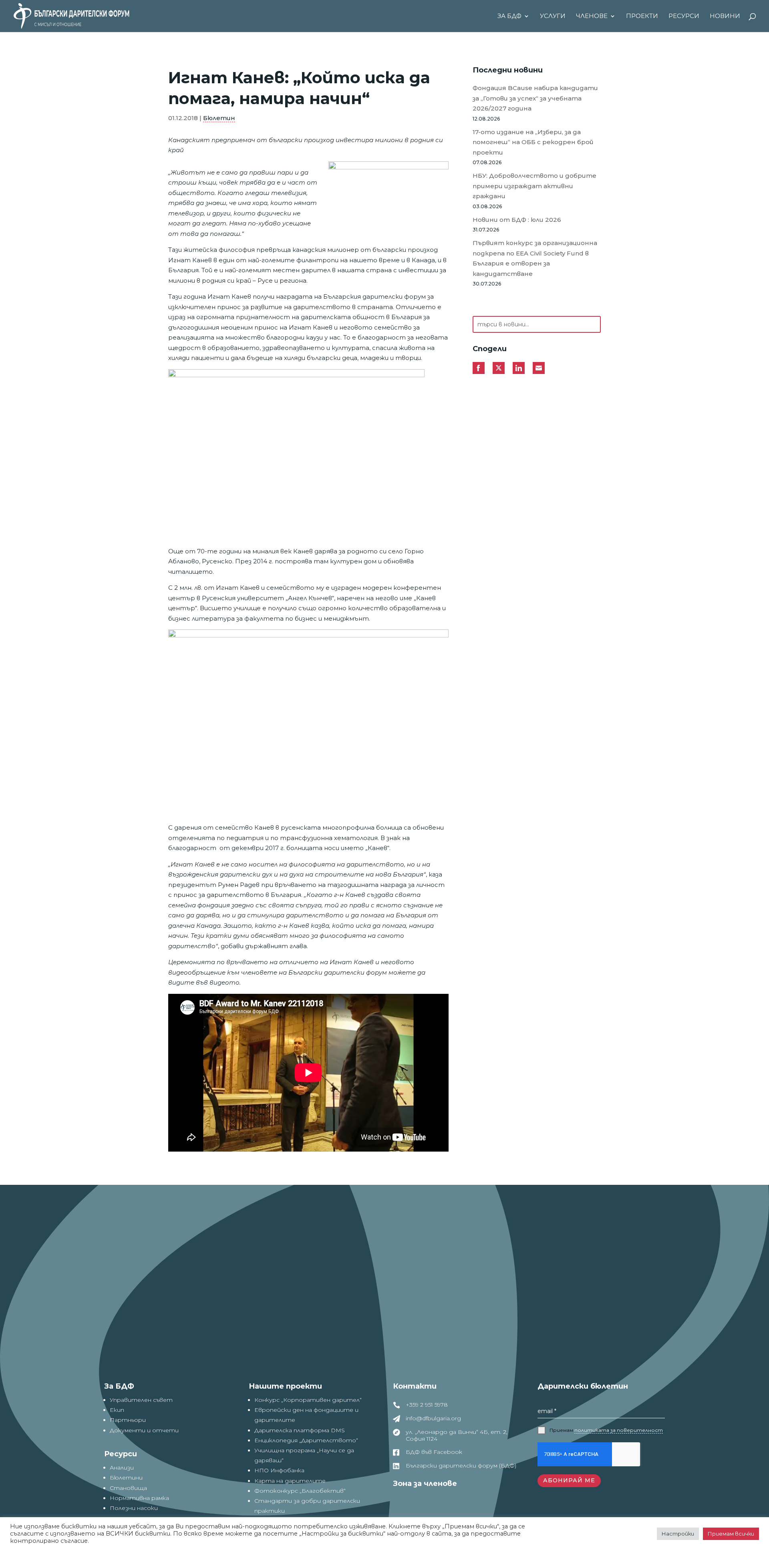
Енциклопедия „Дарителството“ (306, 1440)
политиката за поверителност (618, 1430)
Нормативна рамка (139, 1498)
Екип (117, 1409)
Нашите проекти (285, 1386)
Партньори (128, 1419)
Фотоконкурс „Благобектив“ (300, 1490)
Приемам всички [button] (731, 1533)
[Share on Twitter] (499, 368)
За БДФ (509, 16)
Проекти (642, 16)
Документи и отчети (144, 1430)
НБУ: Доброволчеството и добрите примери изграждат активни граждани (534, 186)
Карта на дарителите (290, 1480)
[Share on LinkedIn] (519, 368)
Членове (592, 16)
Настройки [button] (678, 1533)
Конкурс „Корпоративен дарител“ (308, 1399)
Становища (128, 1488)
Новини (725, 16)
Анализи (122, 1467)
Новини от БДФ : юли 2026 (517, 219)
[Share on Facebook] (479, 368)
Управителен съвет (141, 1399)
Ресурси (683, 16)
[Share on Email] (539, 368)
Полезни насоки (134, 1508)
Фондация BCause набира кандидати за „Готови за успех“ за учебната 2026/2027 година (535, 98)
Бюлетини (126, 1477)
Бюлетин (219, 118)
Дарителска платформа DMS (299, 1430)
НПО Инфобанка (279, 1470)
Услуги (553, 16)
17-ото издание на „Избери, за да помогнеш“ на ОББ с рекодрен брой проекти (533, 142)
